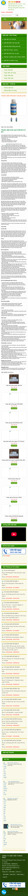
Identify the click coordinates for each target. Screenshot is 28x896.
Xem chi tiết (14, 389)
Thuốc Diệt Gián (8, 78)
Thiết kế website (22, 893)
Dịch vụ (18, 872)
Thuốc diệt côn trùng (10, 73)
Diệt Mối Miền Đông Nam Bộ (12, 46)
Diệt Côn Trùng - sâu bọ (11, 50)
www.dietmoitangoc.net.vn (13, 866)
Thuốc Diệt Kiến (8, 75)
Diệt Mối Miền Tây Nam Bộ (11, 43)
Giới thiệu (12, 872)
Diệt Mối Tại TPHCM (10, 39)
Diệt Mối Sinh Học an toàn (11, 53)
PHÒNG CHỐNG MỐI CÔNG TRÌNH (14, 57)
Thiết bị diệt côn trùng (10, 90)
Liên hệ (5, 877)
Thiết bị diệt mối (8, 87)
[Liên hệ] (4, 892)
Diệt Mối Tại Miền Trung (11, 60)
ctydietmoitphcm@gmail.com (12, 868)
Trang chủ (5, 872)
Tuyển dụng (20, 875)
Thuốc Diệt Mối (8, 70)
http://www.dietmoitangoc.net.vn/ (3, 3)
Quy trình (12, 875)
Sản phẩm (5, 875)
